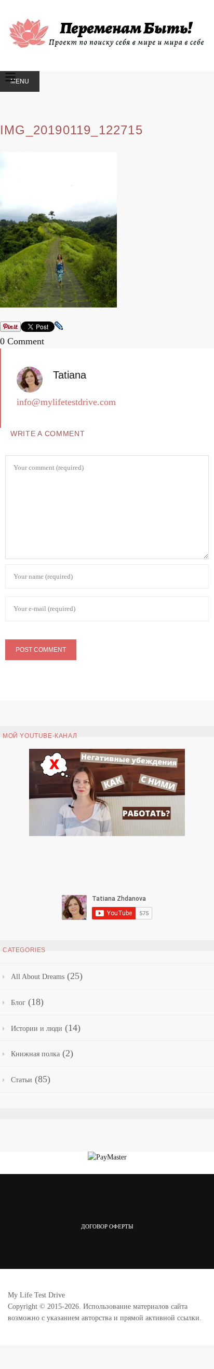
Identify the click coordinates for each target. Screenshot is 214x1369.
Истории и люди (36, 1028)
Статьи (21, 1080)
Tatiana (69, 375)
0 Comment (22, 341)
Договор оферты (107, 1226)
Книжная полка (35, 1054)
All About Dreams (37, 977)
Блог (18, 1003)
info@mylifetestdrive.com (66, 402)
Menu (19, 81)
